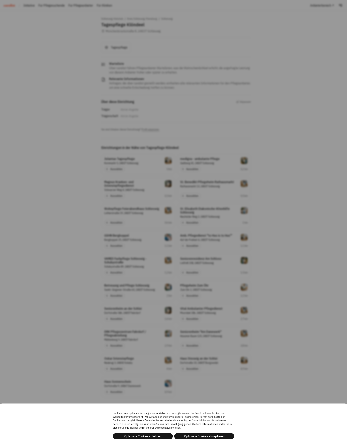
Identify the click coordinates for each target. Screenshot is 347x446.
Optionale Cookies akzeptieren (204, 436)
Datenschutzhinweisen (167, 427)
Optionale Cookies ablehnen (142, 436)
